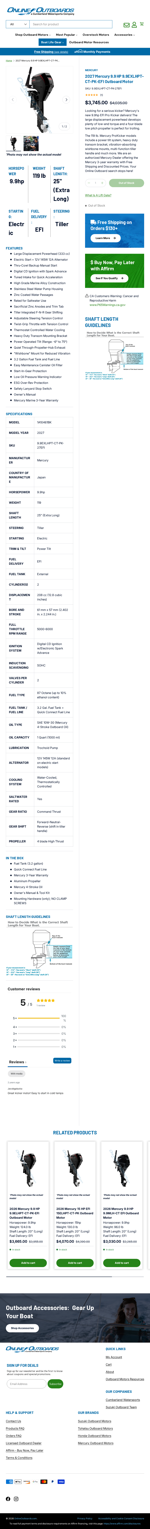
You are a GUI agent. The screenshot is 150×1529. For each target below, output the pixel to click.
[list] (39, 99)
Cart (109, 1364)
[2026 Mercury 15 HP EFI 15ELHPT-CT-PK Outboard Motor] (75, 1168)
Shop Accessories (22, 1328)
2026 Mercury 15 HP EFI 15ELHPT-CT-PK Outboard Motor (74, 1213)
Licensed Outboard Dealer (24, 1443)
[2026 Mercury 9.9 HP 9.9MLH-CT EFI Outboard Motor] (121, 1168)
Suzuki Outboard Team (121, 1407)
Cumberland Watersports (123, 1400)
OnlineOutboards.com (25, 1518)
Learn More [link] (103, 238)
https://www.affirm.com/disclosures (122, 1523)
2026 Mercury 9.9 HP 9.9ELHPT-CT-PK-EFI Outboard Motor (25, 1213)
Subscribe (55, 1383)
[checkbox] (16, 1073)
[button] (142, 24)
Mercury (91, 70)
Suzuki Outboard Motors (94, 1421)
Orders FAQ (13, 1436)
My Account (114, 1357)
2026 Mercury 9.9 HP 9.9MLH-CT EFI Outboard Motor (121, 1213)
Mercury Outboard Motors (95, 1443)
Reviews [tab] (17, 1062)
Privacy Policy (84, 1518)
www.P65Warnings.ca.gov (107, 305)
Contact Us (13, 1421)
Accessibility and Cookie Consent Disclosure (121, 1518)
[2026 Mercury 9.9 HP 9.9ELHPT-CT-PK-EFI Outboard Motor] (28, 1168)
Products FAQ (15, 1428)
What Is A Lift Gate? (98, 195)
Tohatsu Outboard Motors (95, 1428)
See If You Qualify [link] (107, 278)
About (110, 1372)
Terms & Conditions (19, 1458)
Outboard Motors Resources (125, 1379)
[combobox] (59, 24)
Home (9, 61)
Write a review (62, 1060)
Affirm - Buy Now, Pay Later (24, 1450)
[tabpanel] (39, 1094)
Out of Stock (126, 182)
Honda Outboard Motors (94, 1436)
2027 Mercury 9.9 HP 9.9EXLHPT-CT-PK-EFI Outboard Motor (37, 61)
